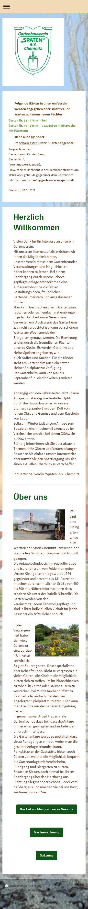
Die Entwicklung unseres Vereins (46, 809)
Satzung (46, 855)
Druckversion (18, 886)
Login (79, 885)
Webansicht (75, 889)
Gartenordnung (46, 832)
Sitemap (35, 886)
